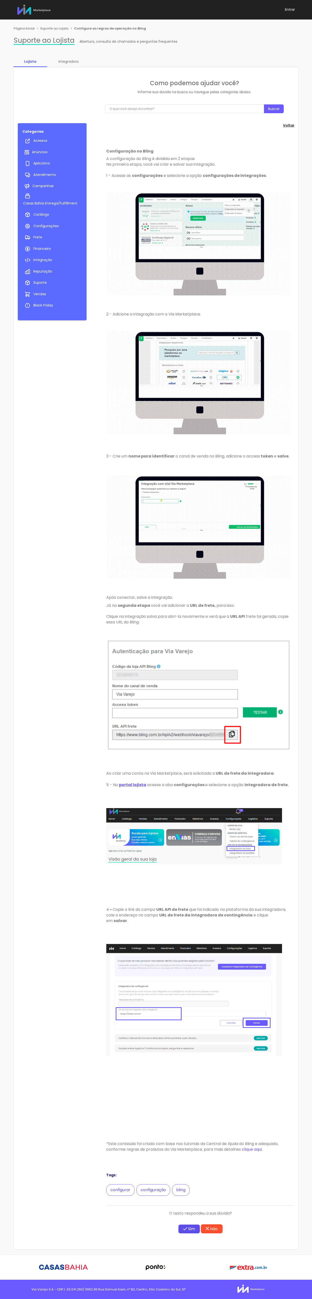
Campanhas (43, 185)
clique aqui (252, 1149)
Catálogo (41, 214)
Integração (42, 259)
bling (180, 1190)
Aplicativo (41, 163)
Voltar (288, 125)
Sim (191, 1229)
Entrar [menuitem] (290, 9)
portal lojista (132, 785)
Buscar (274, 108)
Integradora (68, 61)
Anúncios (40, 152)
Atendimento (44, 174)
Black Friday (43, 305)
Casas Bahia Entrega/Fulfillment (50, 203)
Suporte (40, 282)
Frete (37, 237)
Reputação (42, 271)
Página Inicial (24, 28)
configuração (153, 1190)
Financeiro (42, 248)
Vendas (39, 294)
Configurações (46, 225)
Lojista (30, 61)
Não (213, 1229)
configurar (120, 1190)
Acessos (40, 140)
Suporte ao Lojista (54, 28)
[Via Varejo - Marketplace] (33, 8)
